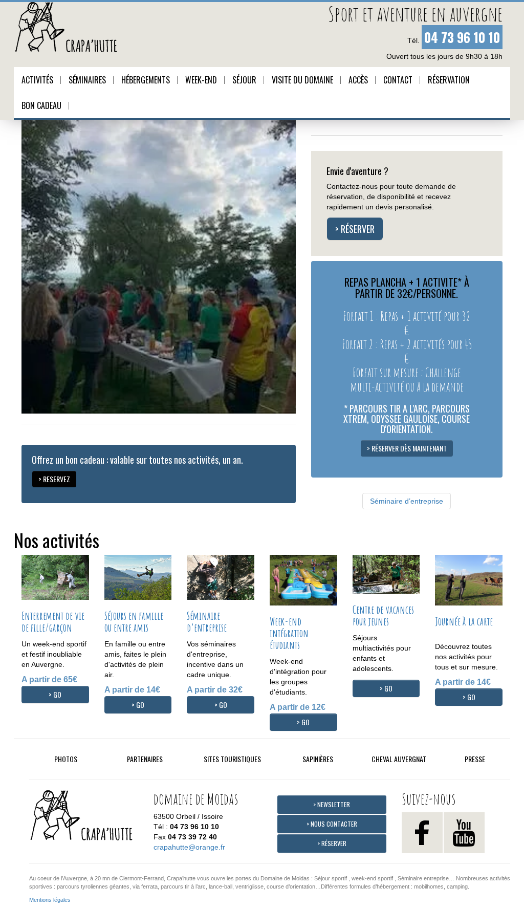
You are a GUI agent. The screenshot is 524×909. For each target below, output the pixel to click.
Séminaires (87, 80)
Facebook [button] (422, 832)
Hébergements (145, 80)
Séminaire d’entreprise (406, 501)
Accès (358, 80)
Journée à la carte (464, 621)
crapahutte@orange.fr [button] (189, 847)
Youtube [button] (464, 832)
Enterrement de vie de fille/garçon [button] (52, 621)
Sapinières (317, 758)
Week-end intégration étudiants (289, 633)
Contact (397, 80)
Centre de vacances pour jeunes (383, 615)
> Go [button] (55, 694)
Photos (65, 758)
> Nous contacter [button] (332, 823)
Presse (475, 758)
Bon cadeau (41, 105)
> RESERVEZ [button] (54, 478)
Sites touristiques (232, 758)
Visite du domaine (302, 80)
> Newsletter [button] (331, 804)
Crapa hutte (85, 818)
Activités (37, 80)
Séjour (244, 80)
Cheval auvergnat (399, 758)
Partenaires (145, 758)
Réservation (449, 80)
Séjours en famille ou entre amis (133, 621)
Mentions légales (50, 900)
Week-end (201, 80)
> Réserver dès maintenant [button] (407, 448)
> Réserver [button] (355, 228)
